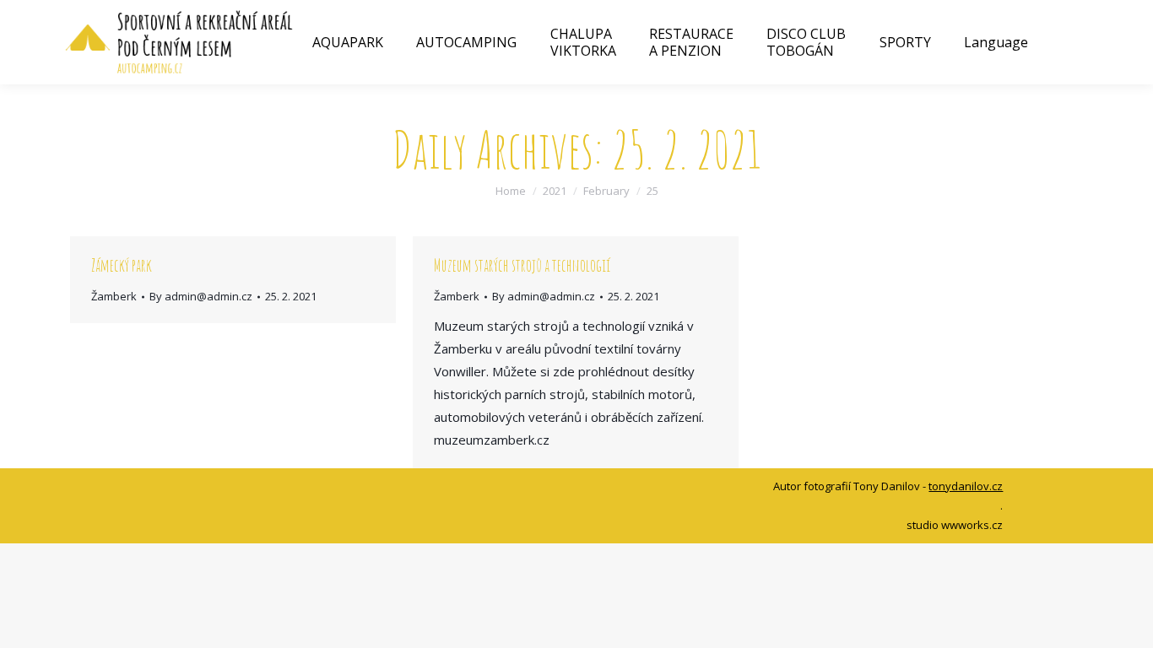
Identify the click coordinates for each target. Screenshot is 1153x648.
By (200, 296)
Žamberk (114, 296)
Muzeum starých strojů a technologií (522, 265)
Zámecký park (121, 265)
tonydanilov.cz (965, 486)
